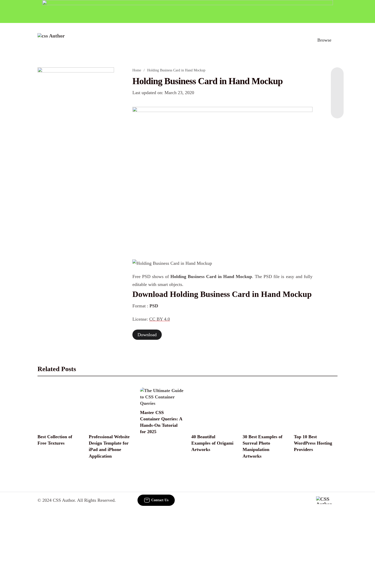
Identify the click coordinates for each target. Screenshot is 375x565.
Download (147, 334)
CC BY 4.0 (159, 319)
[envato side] (76, 143)
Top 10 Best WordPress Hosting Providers (313, 443)
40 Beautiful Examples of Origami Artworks (212, 443)
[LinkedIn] (337, 88)
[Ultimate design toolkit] (222, 177)
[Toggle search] (302, 40)
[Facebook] (337, 77)
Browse (324, 40)
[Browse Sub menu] (336, 40)
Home (136, 70)
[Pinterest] (337, 98)
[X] (337, 108)
